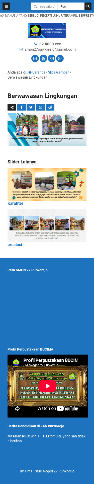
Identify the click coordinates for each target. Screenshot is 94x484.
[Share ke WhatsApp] (40, 107)
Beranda (39, 72)
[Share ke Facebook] (22, 107)
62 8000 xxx (50, 44)
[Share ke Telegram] (50, 107)
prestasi (15, 244)
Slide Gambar (58, 72)
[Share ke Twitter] (31, 107)
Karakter (15, 203)
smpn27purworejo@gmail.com (50, 49)
